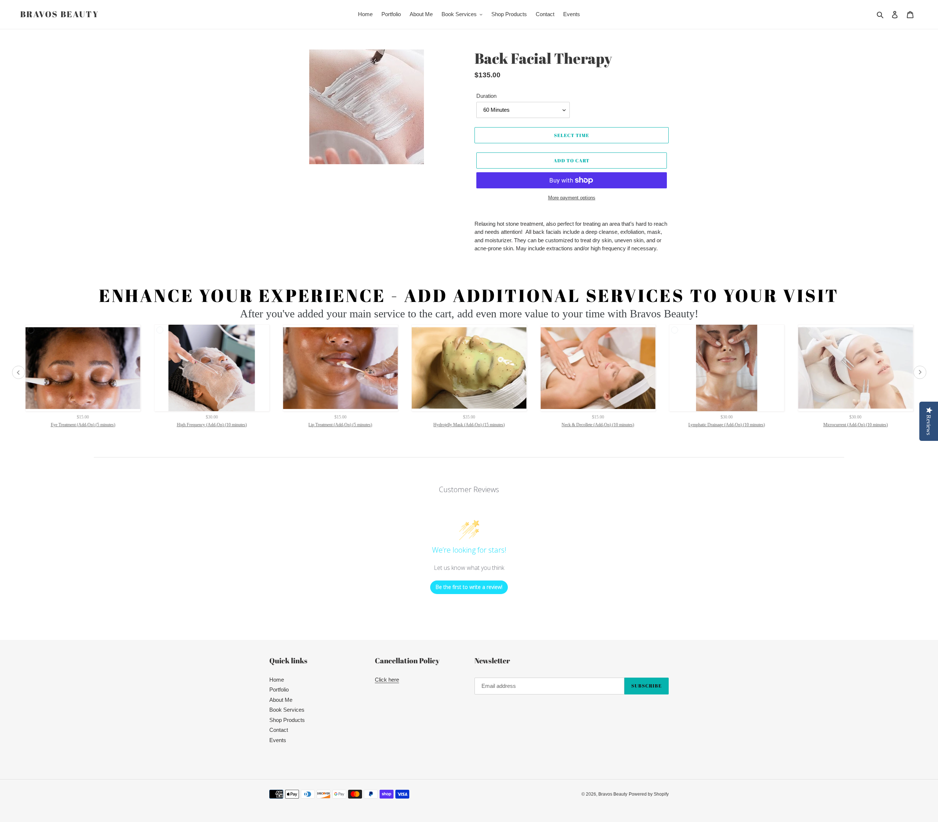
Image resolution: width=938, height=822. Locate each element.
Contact (278, 730)
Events (277, 740)
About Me (280, 700)
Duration (486, 96)
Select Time (571, 135)
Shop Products (287, 720)
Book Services (286, 710)
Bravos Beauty (59, 14)
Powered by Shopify (649, 794)
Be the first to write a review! (469, 586)
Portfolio (279, 689)
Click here (387, 680)
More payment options (571, 197)
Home (276, 680)
